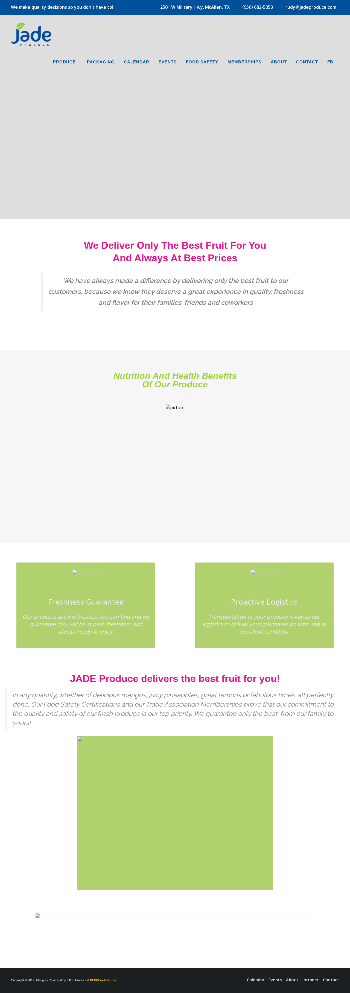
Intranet (310, 979)
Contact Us (207, 169)
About (279, 62)
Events (168, 62)
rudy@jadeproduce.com (310, 7)
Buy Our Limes (153, 169)
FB (330, 62)
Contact (307, 62)
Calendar (136, 62)
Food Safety (202, 62)
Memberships (244, 62)
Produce (64, 62)
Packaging (101, 62)
